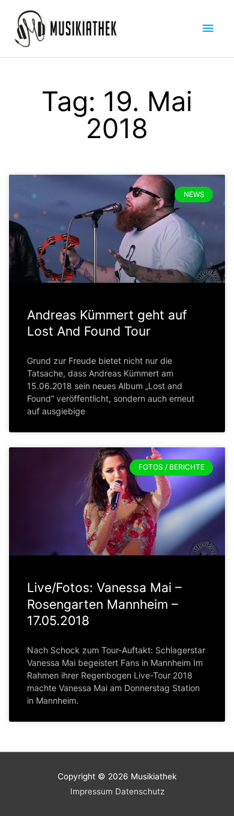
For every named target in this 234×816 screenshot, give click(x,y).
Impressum (91, 791)
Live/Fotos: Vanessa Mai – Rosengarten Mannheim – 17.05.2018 (104, 604)
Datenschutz (139, 791)
